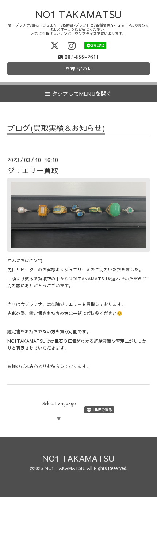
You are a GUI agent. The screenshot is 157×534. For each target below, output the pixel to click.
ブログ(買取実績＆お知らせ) (56, 128)
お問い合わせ (78, 68)
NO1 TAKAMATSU (78, 14)
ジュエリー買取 (32, 170)
